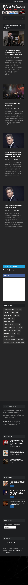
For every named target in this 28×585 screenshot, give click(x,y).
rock (18, 333)
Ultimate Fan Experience (9, 342)
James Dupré (7, 318)
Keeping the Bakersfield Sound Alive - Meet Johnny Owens (16, 461)
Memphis (14, 330)
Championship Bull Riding (9, 339)
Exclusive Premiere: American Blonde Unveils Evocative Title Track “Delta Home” (17, 503)
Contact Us (6, 421)
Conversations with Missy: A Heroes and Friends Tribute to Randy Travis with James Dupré (13, 52)
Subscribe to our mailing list (12, 524)
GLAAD (5, 327)
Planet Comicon (15, 312)
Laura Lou (16, 108)
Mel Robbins (6, 333)
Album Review (7, 330)
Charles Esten (19, 327)
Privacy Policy (8, 552)
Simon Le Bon (16, 315)
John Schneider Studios (9, 336)
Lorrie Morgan (7, 312)
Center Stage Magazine (17, 550)
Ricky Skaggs (12, 327)
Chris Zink (13, 333)
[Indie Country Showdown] (13, 12)
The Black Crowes (20, 342)
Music (12, 486)
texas (13, 318)
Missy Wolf (17, 57)
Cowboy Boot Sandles (8, 324)
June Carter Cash (7, 315)
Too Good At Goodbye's (9, 309)
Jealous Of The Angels (9, 321)
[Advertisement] (14, 251)
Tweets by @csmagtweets (10, 270)
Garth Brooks (18, 324)
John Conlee (18, 309)
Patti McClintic (19, 454)
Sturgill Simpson (20, 339)
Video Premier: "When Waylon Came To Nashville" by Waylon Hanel (17, 483)
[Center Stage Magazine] (14, 7)
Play (19, 330)
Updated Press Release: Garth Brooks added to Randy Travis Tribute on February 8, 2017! (13, 154)
